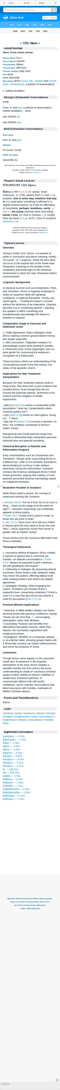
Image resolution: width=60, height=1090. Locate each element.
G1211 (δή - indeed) (32, 81)
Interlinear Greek (12, 713)
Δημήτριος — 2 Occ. (14, 736)
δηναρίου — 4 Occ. (13, 766)
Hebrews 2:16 (10, 221)
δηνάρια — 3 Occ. (13, 756)
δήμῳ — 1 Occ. (11, 742)
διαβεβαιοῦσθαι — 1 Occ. (17, 792)
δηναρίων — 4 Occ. (14, 759)
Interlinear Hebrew (34, 713)
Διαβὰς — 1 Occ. (12, 775)
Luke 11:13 (10, 522)
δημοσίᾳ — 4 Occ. (13, 752)
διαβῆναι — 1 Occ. (13, 779)
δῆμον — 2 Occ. (12, 746)
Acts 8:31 (18, 405)
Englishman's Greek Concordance (34, 716)
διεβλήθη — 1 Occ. (13, 785)
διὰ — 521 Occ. (11, 772)
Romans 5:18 (22, 421)
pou (20, 107)
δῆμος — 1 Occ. (12, 749)
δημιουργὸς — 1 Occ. (15, 739)
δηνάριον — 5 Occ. (13, 762)
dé (10, 140)
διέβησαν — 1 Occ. (13, 782)
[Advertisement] (30, 858)
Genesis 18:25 (12, 502)
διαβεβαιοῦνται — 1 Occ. (16, 789)
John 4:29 (15, 415)
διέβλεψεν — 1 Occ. (14, 799)
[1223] (56, 492)
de (10, 107)
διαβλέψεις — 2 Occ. (14, 795)
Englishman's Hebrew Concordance (23, 719)
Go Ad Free (5, 1084)
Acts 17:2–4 (33, 599)
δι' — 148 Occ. (11, 769)
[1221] (3, 492)
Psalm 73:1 (10, 515)
